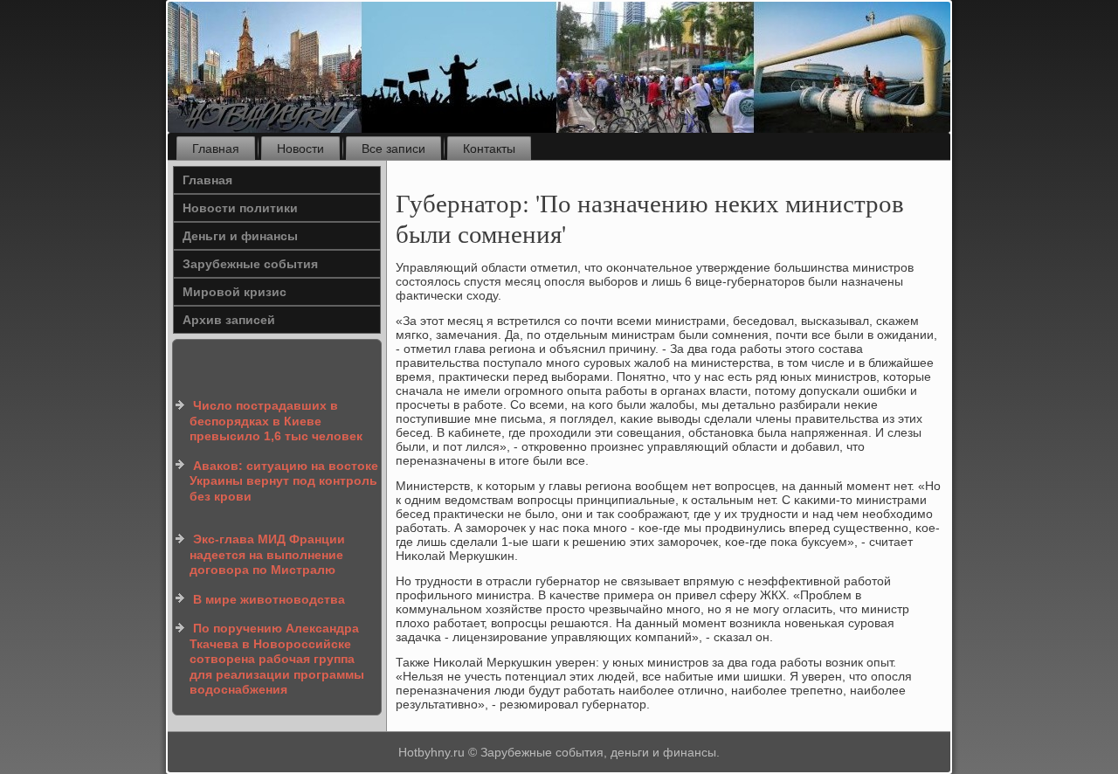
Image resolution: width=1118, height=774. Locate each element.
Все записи (393, 148)
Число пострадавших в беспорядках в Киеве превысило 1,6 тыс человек (276, 420)
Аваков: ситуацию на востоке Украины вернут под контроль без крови (284, 481)
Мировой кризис (234, 292)
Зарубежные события (250, 264)
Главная (215, 148)
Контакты (489, 148)
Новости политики (240, 208)
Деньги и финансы (240, 236)
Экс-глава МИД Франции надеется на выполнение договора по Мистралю (267, 554)
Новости (300, 148)
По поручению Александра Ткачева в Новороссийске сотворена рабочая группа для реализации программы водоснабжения (277, 658)
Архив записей (229, 320)
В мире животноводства (269, 599)
